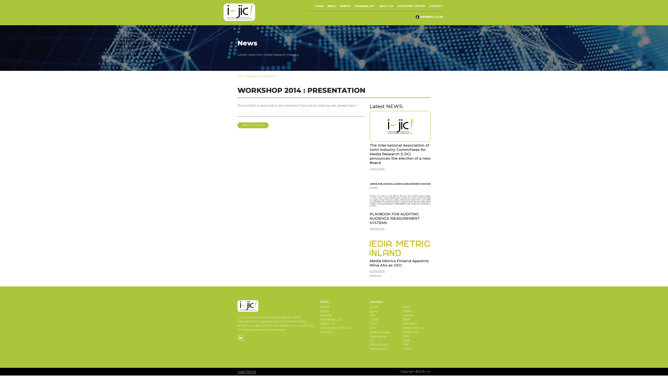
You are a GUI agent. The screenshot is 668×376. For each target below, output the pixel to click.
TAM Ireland (378, 349)
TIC (372, 340)
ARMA (407, 311)
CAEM (374, 319)
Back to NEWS (253, 125)
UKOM (407, 348)
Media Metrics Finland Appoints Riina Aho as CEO (399, 263)
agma (374, 311)
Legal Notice (246, 371)
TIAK (406, 344)
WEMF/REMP (379, 344)
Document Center (411, 6)
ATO (372, 315)
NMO (406, 336)
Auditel (408, 315)
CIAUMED (410, 323)
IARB (406, 340)
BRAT (406, 319)
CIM (372, 328)
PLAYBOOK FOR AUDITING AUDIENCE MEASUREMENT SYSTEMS (395, 218)
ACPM (374, 307)
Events (345, 6)
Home (319, 6)
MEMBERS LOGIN (431, 16)
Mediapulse (378, 336)
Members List (365, 6)
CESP (373, 324)
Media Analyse (380, 332)
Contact (436, 6)
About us (386, 6)
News (332, 6)
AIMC (406, 307)
